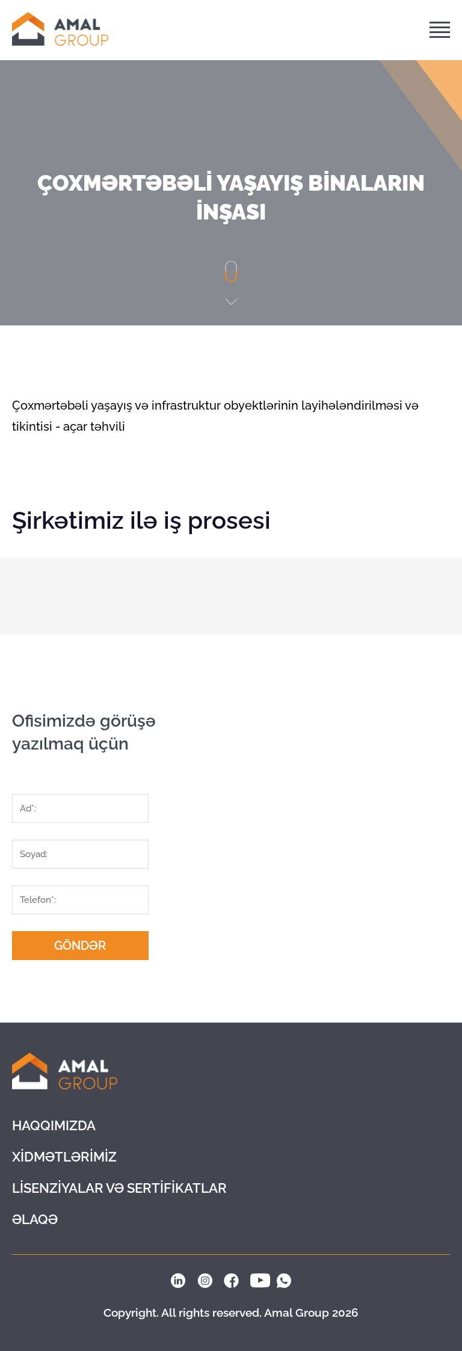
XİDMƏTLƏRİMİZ (64, 1157)
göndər (80, 945)
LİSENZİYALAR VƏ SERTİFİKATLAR (119, 1188)
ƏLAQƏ (35, 1219)
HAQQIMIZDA (54, 1125)
